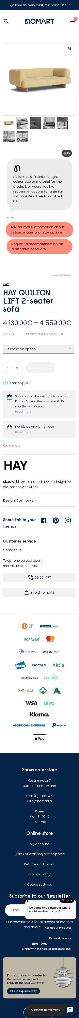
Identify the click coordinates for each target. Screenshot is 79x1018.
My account (39, 844)
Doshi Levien (26, 500)
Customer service (19, 541)
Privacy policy (39, 874)
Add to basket (40, 368)
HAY (6, 284)
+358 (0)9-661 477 (40, 796)
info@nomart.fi (43, 592)
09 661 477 (43, 577)
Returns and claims (39, 864)
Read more (23, 411)
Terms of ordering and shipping (39, 854)
